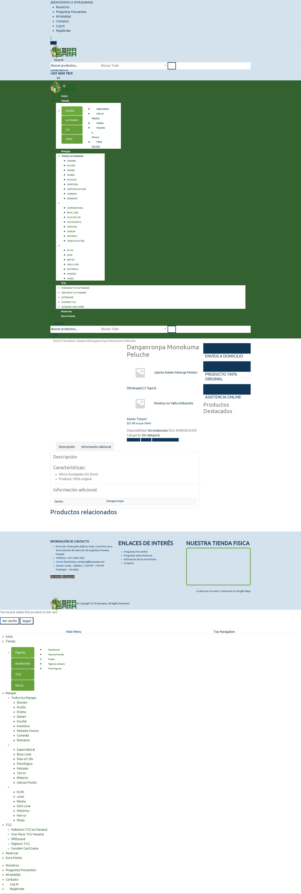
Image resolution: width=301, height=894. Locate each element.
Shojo (21, 820)
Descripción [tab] (67, 446)
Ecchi (70, 250)
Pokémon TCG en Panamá (75, 287)
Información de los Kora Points (140, 559)
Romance (72, 198)
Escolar (71, 179)
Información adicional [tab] (96, 446)
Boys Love (72, 212)
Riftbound (67, 297)
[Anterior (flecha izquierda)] (6, 447)
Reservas (12, 853)
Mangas (65, 151)
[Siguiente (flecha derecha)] (295, 447)
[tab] (72, 110)
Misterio (72, 236)
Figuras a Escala (56, 663)
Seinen (71, 174)
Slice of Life (74, 217)
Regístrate (63, 30)
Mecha (71, 259)
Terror (71, 231)
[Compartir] (289, 4)
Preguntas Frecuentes (71, 11)
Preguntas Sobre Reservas (138, 555)
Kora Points (68, 316)
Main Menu (73, 631)
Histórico (72, 269)
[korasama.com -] (63, 51)
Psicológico (74, 222)
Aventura (72, 184)
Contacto (62, 21)
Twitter (146, 440)
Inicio (9, 636)
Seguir (26, 621)
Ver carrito (9, 621)
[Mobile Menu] (53, 43)
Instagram (68, 576)
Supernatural (75, 207)
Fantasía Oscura (76, 189)
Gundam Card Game (24, 848)
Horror (71, 273)
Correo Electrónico (165, 440)
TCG (63, 283)
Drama (71, 170)
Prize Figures (97, 144)
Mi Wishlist (63, 16)
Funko (100, 123)
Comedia (72, 193)
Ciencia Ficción (75, 240)
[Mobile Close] (2, 626)
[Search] (172, 65)
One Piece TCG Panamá (73, 292)
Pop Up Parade (97, 116)
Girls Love (73, 264)
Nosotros (12, 865)
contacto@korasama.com (91, 561)
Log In (60, 26)
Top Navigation (224, 631)
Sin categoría (151, 435)
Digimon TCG (68, 302)
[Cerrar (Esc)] (297, 4)
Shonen (71, 160)
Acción (71, 165)
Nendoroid (103, 109)
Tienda (65, 100)
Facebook (133, 440)
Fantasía (72, 226)
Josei (69, 255)
